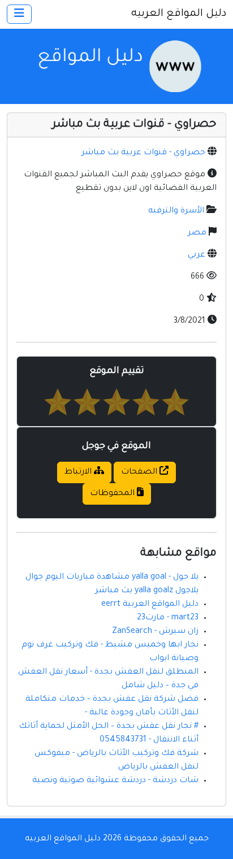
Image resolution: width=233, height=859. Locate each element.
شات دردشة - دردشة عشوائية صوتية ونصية (115, 781)
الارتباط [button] (79, 472)
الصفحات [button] (140, 472)
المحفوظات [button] (113, 493)
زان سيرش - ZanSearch (155, 631)
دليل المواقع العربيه (178, 14)
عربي (196, 255)
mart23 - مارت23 (168, 618)
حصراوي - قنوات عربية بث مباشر (143, 153)
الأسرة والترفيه (176, 211)
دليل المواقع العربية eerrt (150, 604)
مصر (197, 233)
